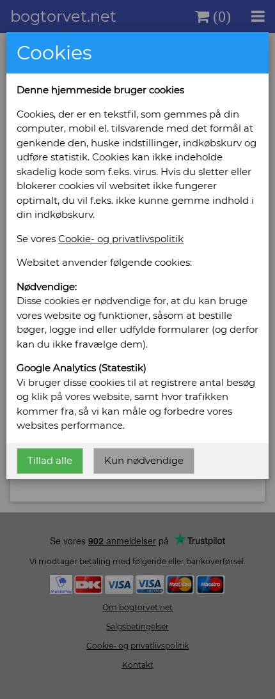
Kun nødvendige (144, 460)
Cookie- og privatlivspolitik (121, 239)
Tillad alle (50, 460)
